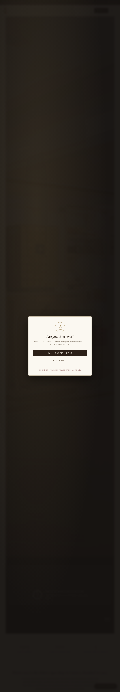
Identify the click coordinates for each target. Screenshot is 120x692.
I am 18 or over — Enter (60, 353)
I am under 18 (60, 360)
